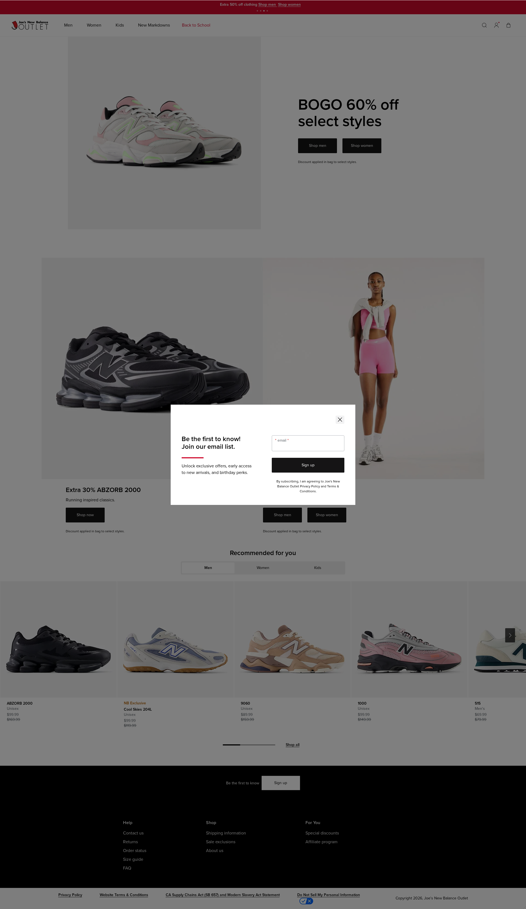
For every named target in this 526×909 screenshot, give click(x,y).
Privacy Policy (310, 486)
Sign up (308, 465)
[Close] (340, 420)
